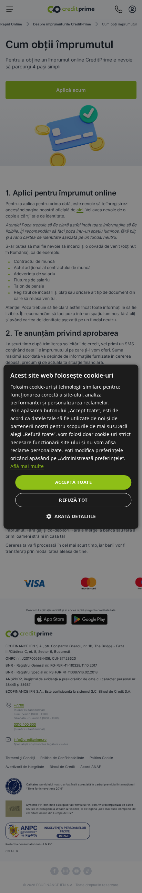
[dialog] (70, 446)
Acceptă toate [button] (73, 482)
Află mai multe (27, 466)
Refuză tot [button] (73, 500)
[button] (71, 516)
